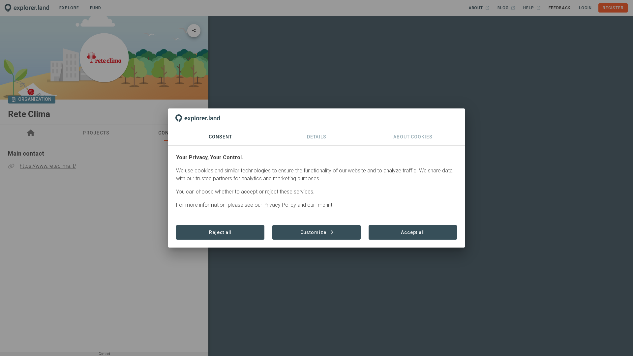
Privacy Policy (279, 205)
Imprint (324, 205)
